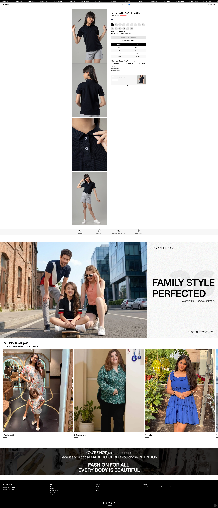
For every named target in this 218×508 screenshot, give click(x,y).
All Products (116, 9)
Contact (51, 494)
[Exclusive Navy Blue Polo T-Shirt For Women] (141, 79)
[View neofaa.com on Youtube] (114, 503)
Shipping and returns (115, 68)
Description (113, 66)
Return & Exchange (54, 490)
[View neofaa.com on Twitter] (109, 503)
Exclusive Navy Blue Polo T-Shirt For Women (120, 78)
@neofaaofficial (10, 346)
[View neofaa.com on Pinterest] (111, 503)
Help (51, 484)
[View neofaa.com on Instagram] (104, 503)
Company (98, 484)
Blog (97, 488)
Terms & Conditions (54, 497)
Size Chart (52, 496)
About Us (98, 486)
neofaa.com (110, 505)
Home (112, 9)
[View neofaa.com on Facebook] (106, 503)
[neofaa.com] (6, 4)
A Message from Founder (115, 70)
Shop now (5, 436)
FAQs (51, 486)
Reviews (112, 72)
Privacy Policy (52, 488)
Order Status (52, 492)
